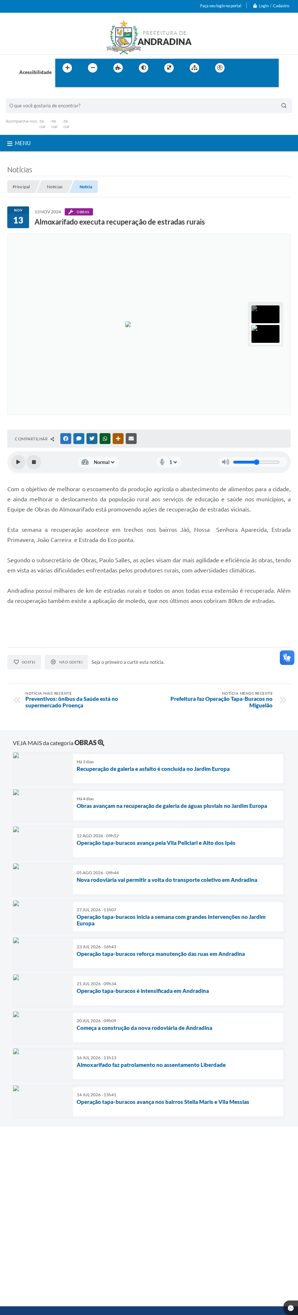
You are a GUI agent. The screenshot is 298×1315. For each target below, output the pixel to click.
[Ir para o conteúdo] (240, 67)
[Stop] (34, 462)
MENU (23, 143)
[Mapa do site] (194, 68)
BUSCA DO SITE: (27, 94)
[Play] (18, 462)
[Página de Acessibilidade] (220, 68)
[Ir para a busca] (62, 82)
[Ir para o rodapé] (78, 82)
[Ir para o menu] (256, 67)
